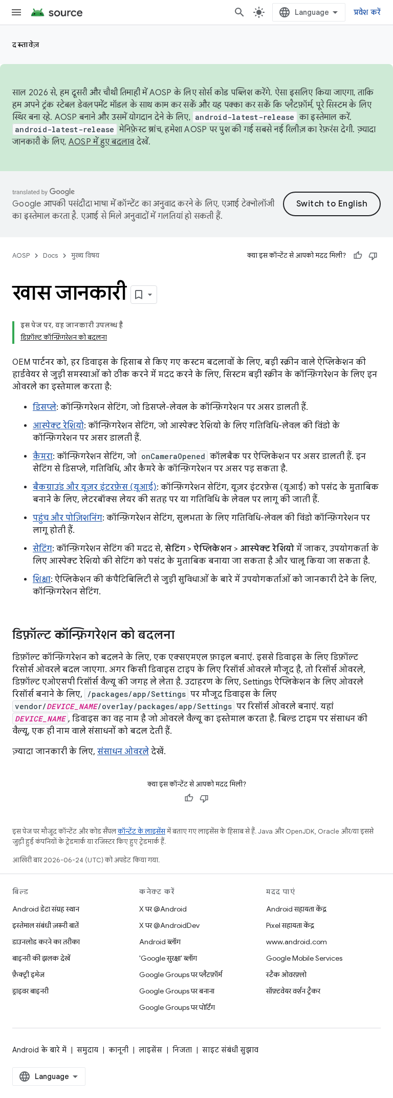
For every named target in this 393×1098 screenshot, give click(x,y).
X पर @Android (163, 909)
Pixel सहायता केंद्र (290, 925)
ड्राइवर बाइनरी (30, 991)
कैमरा (43, 456)
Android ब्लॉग (160, 941)
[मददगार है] (357, 255)
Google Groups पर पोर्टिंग (177, 1007)
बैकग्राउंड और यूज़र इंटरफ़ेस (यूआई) (95, 487)
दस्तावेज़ (26, 44)
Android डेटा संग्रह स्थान (45, 909)
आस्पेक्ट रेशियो (58, 426)
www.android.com (296, 941)
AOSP (21, 255)
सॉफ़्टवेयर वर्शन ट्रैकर (293, 991)
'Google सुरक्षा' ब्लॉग (168, 958)
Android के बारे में (39, 1050)
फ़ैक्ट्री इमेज (28, 974)
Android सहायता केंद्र (296, 909)
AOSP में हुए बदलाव (102, 142)
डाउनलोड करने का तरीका (46, 941)
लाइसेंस (150, 1050)
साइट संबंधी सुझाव (230, 1050)
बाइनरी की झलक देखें (41, 958)
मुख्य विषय (85, 255)
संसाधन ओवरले (123, 752)
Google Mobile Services (304, 958)
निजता (182, 1050)
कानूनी (118, 1050)
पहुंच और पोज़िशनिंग (67, 518)
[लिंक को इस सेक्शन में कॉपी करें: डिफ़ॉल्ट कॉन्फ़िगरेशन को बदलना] (184, 636)
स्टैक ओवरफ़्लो (286, 974)
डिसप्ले (44, 407)
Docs (50, 255)
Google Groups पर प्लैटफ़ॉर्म (180, 974)
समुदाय (87, 1050)
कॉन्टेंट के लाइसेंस (141, 831)
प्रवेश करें (367, 12)
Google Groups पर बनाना (176, 991)
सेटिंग (42, 549)
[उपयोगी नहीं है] (373, 255)
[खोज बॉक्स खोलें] (239, 12)
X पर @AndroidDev (169, 925)
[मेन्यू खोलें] (16, 12)
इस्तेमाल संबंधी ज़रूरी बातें (45, 925)
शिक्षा (42, 579)
